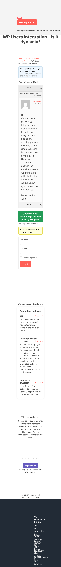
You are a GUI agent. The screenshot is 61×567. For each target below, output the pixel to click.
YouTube (35, 495)
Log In (25, 264)
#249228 (37, 96)
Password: (24, 248)
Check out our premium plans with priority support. (31, 216)
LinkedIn (35, 497)
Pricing (20, 30)
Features (27, 30)
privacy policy (30, 472)
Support (49, 30)
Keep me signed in (30, 258)
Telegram (25, 495)
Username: (24, 239)
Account (56, 30)
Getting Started (27, 22)
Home (20, 59)
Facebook (26, 497)
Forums (27, 59)
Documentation (38, 30)
